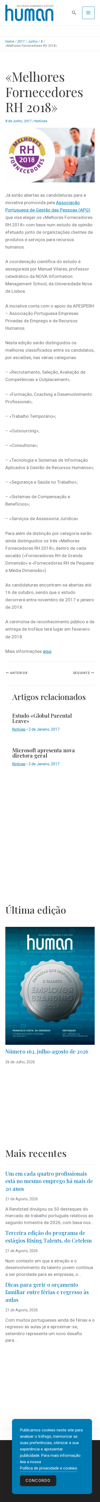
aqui (47, 651)
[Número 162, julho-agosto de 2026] (50, 986)
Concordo (38, 1480)
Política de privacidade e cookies (48, 1468)
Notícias (40, 121)
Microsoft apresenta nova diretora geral (43, 753)
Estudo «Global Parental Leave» (42, 718)
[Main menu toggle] (88, 13)
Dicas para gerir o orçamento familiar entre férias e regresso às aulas (47, 1292)
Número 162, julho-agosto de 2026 (46, 1051)
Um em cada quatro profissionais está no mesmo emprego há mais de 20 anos (49, 1181)
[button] (74, 13)
